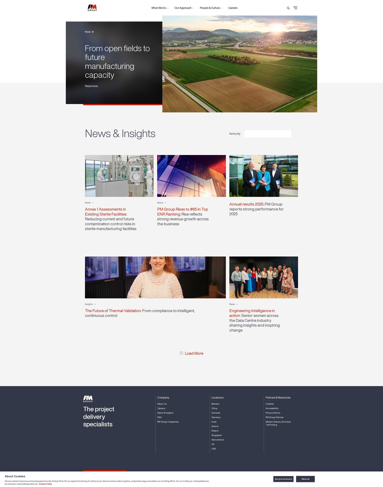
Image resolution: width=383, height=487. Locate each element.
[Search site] (288, 8)
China (214, 408)
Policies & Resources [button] (278, 397)
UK (213, 444)
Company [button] (163, 397)
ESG (159, 417)
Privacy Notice (273, 412)
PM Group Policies (275, 417)
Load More (194, 353)
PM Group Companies (168, 421)
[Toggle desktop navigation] (295, 7)
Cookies (270, 403)
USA (214, 448)
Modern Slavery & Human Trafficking (278, 423)
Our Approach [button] (183, 8)
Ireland (215, 426)
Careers (232, 8)
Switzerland (218, 439)
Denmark (216, 412)
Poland (215, 430)
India (214, 421)
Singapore (217, 435)
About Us (162, 403)
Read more (91, 86)
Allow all (305, 479)
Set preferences (283, 479)
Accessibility (272, 408)
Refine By (234, 134)
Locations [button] (218, 397)
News (88, 32)
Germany (216, 417)
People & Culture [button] (210, 8)
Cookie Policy (45, 484)
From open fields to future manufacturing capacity (117, 61)
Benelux (215, 403)
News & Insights (165, 412)
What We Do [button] (159, 8)
